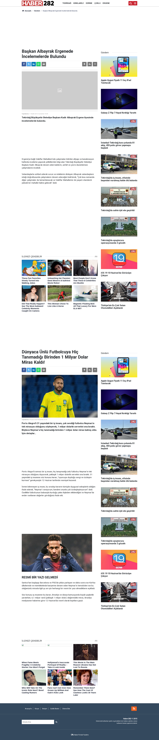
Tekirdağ (66, 3)
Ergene (106, 3)
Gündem (37, 11)
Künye (37, 709)
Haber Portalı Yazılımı (81, 735)
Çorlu (97, 3)
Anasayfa (27, 11)
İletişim (44, 709)
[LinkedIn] (33, 64)
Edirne (89, 3)
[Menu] (135, 3)
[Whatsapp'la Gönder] (38, 64)
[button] (84, 64)
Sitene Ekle (66, 709)
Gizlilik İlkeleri (54, 709)
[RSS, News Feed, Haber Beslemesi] (134, 708)
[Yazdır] (44, 64)
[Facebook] (24, 64)
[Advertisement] (79, 30)
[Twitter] (29, 64)
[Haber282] (38, 3)
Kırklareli (78, 3)
